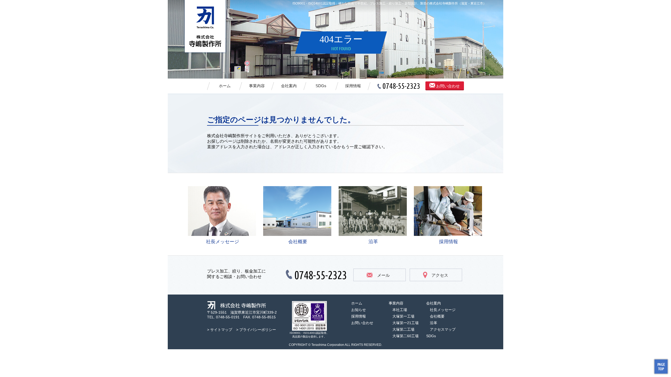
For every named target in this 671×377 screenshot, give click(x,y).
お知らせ (358, 310)
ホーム (225, 86)
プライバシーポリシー (257, 330)
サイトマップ (221, 330)
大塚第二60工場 (405, 336)
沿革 (373, 241)
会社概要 (297, 241)
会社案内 (289, 86)
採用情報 (353, 86)
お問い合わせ (447, 86)
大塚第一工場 (403, 316)
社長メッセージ (222, 241)
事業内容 (257, 86)
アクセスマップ (443, 329)
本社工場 (399, 310)
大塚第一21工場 (405, 323)
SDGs (321, 86)
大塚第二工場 (403, 329)
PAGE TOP (661, 366)
